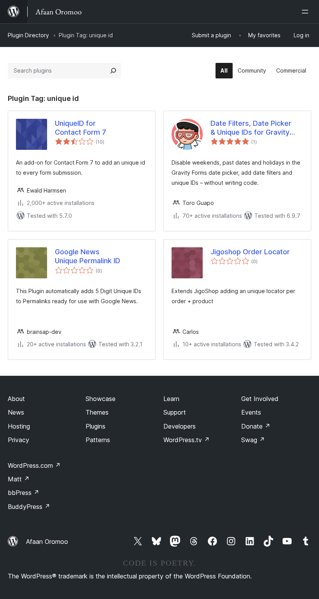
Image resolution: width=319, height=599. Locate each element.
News (16, 412)
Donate (255, 426)
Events (251, 412)
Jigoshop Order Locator (250, 252)
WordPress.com (34, 465)
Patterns (98, 440)
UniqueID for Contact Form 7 (80, 127)
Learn (171, 399)
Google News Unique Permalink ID (87, 256)
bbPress (23, 493)
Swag (253, 440)
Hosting (19, 426)
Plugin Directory (28, 35)
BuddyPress (29, 506)
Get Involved (260, 399)
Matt (19, 479)
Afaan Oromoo (47, 541)
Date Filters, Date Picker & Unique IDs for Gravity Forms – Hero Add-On (250, 128)
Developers (179, 426)
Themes (97, 412)
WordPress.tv (186, 440)
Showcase (101, 399)
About (16, 399)
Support (174, 412)
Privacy (18, 440)
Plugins (95, 426)
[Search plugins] (113, 70)
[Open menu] (306, 11)
